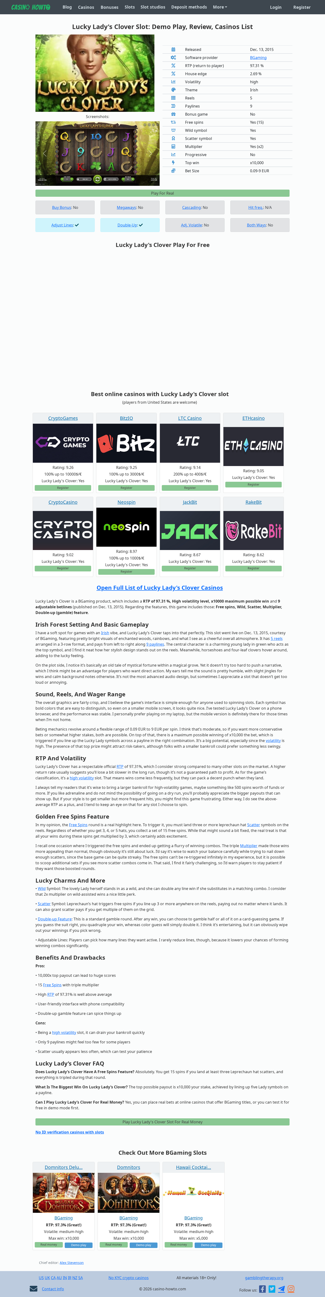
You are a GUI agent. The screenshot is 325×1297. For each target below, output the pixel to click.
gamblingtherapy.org (264, 1277)
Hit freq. (255, 207)
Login (276, 7)
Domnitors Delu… (64, 1167)
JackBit (190, 502)
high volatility (82, 778)
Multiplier (248, 845)
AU (59, 1277)
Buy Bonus (61, 207)
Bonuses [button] (109, 7)
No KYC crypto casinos (128, 1277)
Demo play (78, 1245)
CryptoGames (63, 418)
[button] (44, 153)
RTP (120, 766)
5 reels (277, 638)
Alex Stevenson (72, 1262)
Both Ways (256, 225)
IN (65, 1277)
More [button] (218, 7)
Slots (130, 7)
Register (302, 7)
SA (80, 1277)
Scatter (253, 824)
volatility (273, 740)
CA (53, 1277)
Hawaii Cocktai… (193, 1167)
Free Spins (78, 824)
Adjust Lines (62, 225)
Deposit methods (189, 7)
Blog (67, 7)
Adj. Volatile (191, 225)
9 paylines (155, 644)
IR (69, 1277)
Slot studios (153, 7)
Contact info (53, 1289)
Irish (105, 632)
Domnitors (128, 1167)
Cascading (191, 207)
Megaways (126, 207)
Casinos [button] (86, 7)
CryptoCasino (63, 502)
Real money (48, 1245)
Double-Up (127, 225)
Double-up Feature (55, 919)
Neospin (127, 502)
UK (47, 1277)
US (41, 1277)
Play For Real (162, 193)
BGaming (258, 57)
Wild (42, 888)
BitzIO (126, 418)
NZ (74, 1277)
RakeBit (254, 502)
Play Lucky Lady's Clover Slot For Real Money (162, 1122)
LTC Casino (190, 418)
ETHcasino (253, 418)
